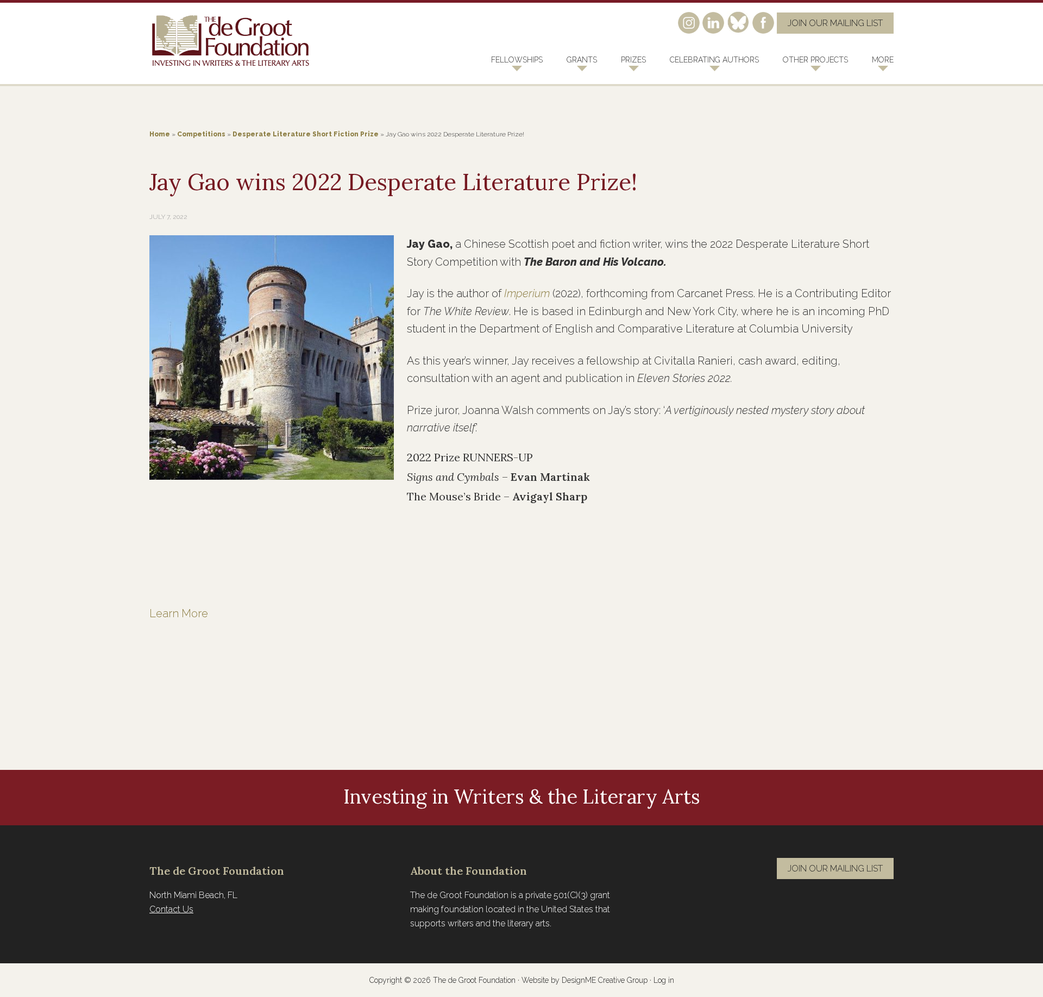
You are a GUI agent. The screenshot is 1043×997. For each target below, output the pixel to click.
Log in (664, 980)
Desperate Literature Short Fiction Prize (306, 134)
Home (159, 134)
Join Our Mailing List (835, 23)
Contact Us (171, 909)
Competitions (201, 134)
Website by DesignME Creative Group (585, 980)
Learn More (180, 613)
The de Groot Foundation (230, 41)
